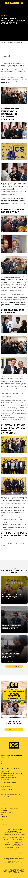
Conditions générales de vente (17, 870)
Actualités (8, 42)
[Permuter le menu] (22, 3)
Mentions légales (8, 869)
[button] (25, 56)
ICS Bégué (3, 42)
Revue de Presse (17, 856)
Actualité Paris (13, 42)
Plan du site (7, 871)
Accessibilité (16, 869)
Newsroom (9, 856)
